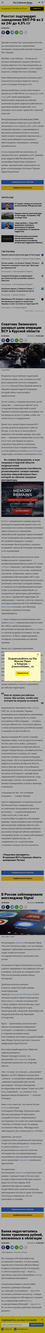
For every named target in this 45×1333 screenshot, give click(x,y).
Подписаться (22, 673)
